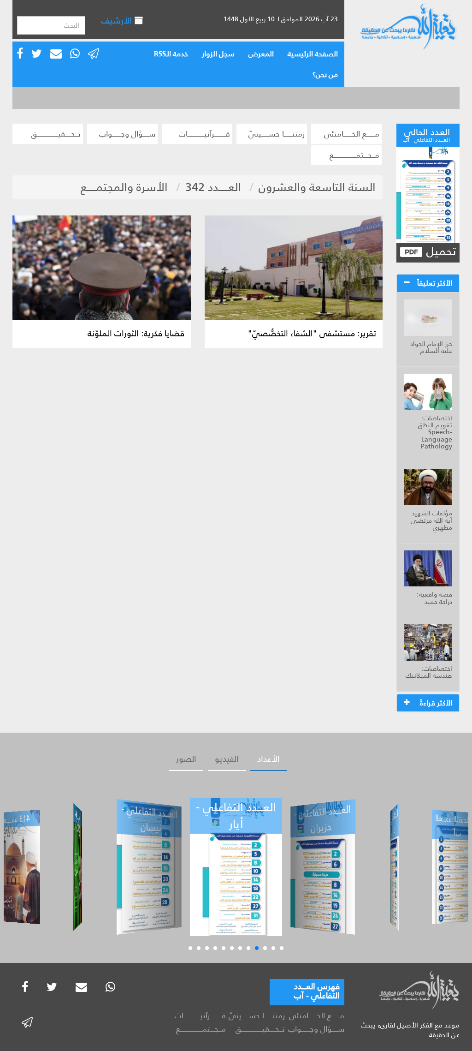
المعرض (261, 54)
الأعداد (268, 758)
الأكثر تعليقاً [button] (434, 283)
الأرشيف (117, 20)
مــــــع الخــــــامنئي (351, 134)
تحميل (439, 251)
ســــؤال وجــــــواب (127, 134)
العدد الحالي (426, 134)
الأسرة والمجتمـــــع (124, 187)
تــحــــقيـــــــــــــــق (56, 134)
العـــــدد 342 (213, 187)
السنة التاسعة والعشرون (317, 187)
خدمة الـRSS (171, 54)
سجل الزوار (218, 54)
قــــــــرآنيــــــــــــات (204, 134)
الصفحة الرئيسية (313, 54)
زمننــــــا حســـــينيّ (276, 134)
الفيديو (227, 758)
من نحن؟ (325, 74)
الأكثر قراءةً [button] (436, 703)
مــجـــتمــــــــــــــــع (354, 155)
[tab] (428, 283)
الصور (186, 758)
